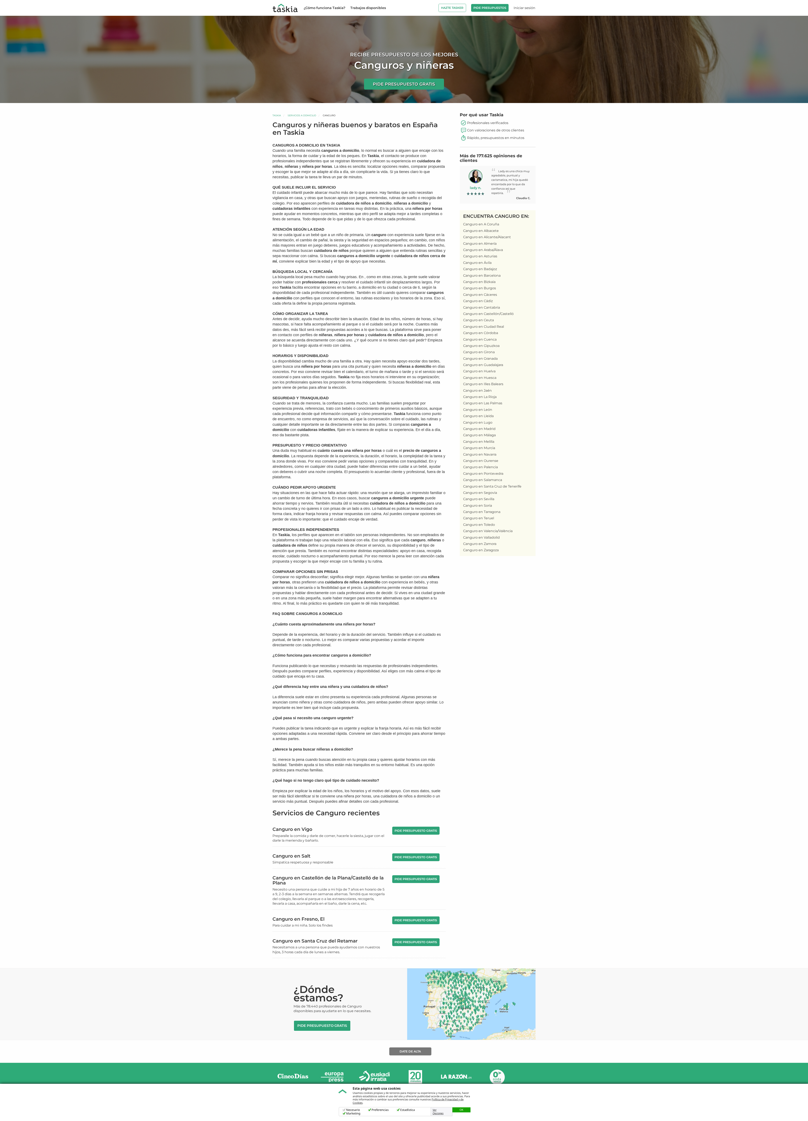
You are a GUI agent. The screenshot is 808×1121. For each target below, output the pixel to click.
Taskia (276, 115)
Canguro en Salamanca (482, 480)
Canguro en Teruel (478, 518)
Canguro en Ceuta (478, 320)
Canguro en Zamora (479, 544)
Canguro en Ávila (477, 263)
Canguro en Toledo (479, 525)
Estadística (407, 1110)
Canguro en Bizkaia (479, 282)
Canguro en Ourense (480, 461)
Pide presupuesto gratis (404, 84)
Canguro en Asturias (480, 256)
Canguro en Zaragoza (481, 550)
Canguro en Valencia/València (488, 531)
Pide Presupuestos (489, 8)
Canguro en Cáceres (480, 295)
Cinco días (292, 1077)
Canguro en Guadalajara (483, 365)
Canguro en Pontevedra (483, 474)
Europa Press (333, 1077)
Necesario (353, 1110)
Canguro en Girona (479, 352)
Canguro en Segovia (480, 493)
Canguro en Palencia (480, 467)
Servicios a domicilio (302, 115)
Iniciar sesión (524, 8)
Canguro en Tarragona (481, 512)
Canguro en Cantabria (481, 307)
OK (461, 1110)
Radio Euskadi (374, 1077)
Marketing (353, 1113)
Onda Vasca (497, 1077)
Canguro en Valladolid (481, 537)
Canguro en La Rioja (480, 397)
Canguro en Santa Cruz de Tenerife (492, 486)
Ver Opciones (438, 1111)
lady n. (475, 188)
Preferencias (380, 1110)
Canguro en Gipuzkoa (481, 346)
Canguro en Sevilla (478, 499)
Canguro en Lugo (477, 422)
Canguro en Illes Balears (483, 384)
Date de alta (410, 1051)
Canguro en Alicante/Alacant (487, 237)
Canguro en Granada (480, 359)
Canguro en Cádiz (478, 301)
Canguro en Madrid (479, 429)
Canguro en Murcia (479, 448)
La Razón (456, 1077)
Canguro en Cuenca (480, 339)
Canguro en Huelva (479, 371)
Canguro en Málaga (479, 435)
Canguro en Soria (477, 506)
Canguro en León (477, 410)
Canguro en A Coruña (481, 224)
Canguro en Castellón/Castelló (488, 314)
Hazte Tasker (452, 8)
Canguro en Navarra (479, 454)
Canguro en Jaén (477, 391)
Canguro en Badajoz (480, 269)
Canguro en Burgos (479, 288)
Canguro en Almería (480, 244)
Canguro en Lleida (478, 416)
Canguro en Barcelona (482, 276)
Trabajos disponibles (368, 8)
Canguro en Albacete (481, 231)
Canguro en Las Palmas (482, 403)
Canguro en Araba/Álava (483, 250)
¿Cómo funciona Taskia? (324, 8)
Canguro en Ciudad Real (483, 327)
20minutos (415, 1077)
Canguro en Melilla (478, 442)
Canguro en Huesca (479, 378)
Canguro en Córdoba (480, 333)
